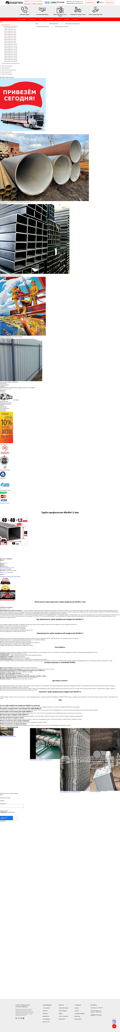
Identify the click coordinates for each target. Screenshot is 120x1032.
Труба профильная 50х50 (10, 37)
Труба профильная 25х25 (10, 32)
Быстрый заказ (109, 2)
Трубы (60, 1013)
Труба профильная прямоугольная (11, 63)
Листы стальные (63, 1016)
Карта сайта (78, 1019)
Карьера (45, 1013)
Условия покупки (4, 503)
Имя (1, 794)
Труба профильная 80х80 (10, 42)
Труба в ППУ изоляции (6, 74)
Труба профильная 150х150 (10, 49)
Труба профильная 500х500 (10, 61)
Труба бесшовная (5, 68)
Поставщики (46, 1019)
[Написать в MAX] (46, 3)
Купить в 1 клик (10, 567)
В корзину (3, 567)
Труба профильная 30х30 (10, 34)
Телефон (2, 800)
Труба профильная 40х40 (10, 36)
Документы (46, 1016)
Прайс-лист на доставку (6, 572)
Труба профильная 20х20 (10, 31)
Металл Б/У (62, 1019)
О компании (32, 19)
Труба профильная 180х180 (10, 52)
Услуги (40, 19)
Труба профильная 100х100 (10, 44)
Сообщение (3, 803)
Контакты (75, 19)
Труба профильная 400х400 (10, 59)
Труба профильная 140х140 (10, 47)
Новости (45, 1010)
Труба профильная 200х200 (10, 54)
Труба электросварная (6, 66)
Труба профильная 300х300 (10, 57)
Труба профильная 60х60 (10, 39)
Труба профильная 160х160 (10, 51)
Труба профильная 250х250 (10, 56)
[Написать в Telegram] (49, 3)
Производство (49, 19)
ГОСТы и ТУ (46, 1022)
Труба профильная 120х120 (10, 46)
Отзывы (59, 19)
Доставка (66, 19)
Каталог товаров (21, 19)
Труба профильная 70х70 (10, 41)
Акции (76, 1008)
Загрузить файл (4, 810)
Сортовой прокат (63, 1008)
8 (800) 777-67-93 (57, 2)
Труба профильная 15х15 (10, 29)
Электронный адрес (5, 797)
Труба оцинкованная (6, 72)
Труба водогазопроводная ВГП (8, 70)
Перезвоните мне (90, 2)
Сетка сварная (63, 1010)
